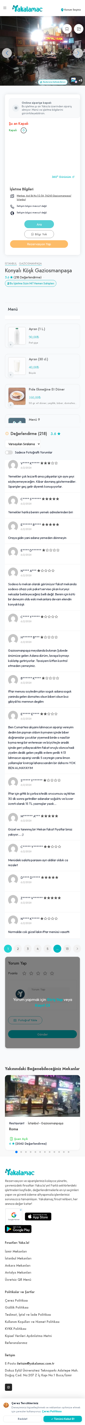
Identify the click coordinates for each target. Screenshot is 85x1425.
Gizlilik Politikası (16, 1307)
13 (67, 949)
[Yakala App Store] (38, 1217)
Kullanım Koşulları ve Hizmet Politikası (32, 1322)
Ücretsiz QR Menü (18, 1280)
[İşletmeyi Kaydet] (67, 29)
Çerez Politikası (16, 1300)
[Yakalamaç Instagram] (8, 1387)
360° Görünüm (62, 177)
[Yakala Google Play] (18, 1229)
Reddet (22, 1418)
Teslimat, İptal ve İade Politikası (28, 1315)
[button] (78, 53)
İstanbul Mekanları (18, 1258)
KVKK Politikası (15, 1329)
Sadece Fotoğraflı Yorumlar (33, 452)
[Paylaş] (78, 29)
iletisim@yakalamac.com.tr (35, 1363)
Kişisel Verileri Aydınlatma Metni (28, 1336)
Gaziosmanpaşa (30, 263)
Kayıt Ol (42, 1005)
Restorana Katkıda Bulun (53, 82)
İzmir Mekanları (16, 1251)
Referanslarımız (16, 1343)
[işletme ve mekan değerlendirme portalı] (5, 8)
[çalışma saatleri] (23, 130)
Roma (13, 1129)
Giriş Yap (55, 999)
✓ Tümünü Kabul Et (63, 1418)
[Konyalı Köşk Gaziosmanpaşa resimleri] (42, 51)
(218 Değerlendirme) (28, 277)
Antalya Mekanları (18, 1272)
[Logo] (20, 1173)
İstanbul (11, 263)
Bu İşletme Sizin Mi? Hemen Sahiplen (32, 283)
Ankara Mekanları (17, 1265)
